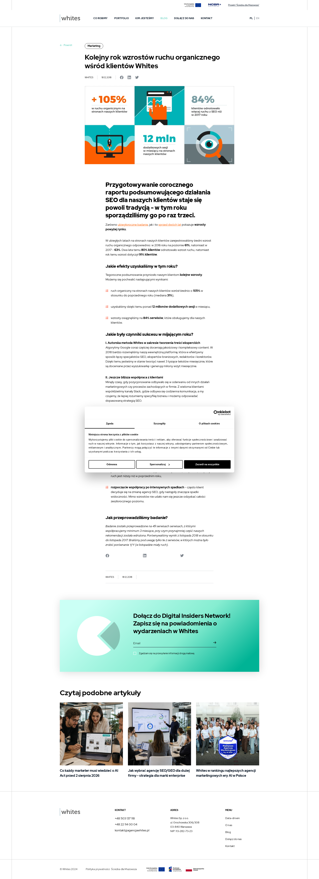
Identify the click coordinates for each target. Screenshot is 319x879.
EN (257, 18)
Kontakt (207, 18)
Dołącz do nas (184, 18)
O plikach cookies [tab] (209, 423)
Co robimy (100, 18)
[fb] (256, 868)
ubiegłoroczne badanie (133, 224)
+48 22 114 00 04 (126, 824)
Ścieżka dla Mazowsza (124, 869)
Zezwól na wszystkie (207, 464)
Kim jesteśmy (144, 18)
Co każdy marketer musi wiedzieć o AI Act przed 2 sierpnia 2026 (89, 773)
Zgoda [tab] (109, 423)
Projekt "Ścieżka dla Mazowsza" (243, 4)
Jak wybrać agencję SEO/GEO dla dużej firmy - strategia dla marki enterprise (159, 773)
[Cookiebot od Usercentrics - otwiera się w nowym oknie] (216, 412)
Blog (163, 18)
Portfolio (121, 18)
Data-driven (232, 818)
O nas (228, 825)
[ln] (249, 868)
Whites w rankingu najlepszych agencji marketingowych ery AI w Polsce (226, 773)
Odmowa (111, 464)
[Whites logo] (70, 18)
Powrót (68, 45)
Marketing (94, 46)
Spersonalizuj (158, 464)
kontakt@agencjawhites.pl (132, 830)
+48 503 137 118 (125, 818)
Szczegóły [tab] (160, 423)
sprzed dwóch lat (170, 224)
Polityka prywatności (98, 869)
